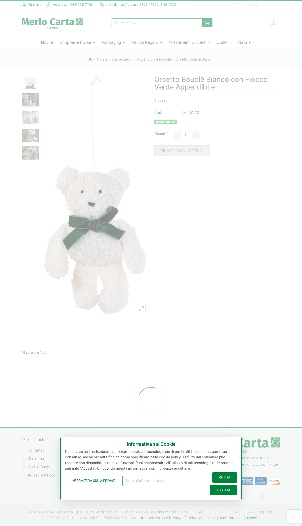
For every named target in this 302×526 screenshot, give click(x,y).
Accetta (223, 490)
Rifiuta (224, 477)
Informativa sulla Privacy (94, 481)
